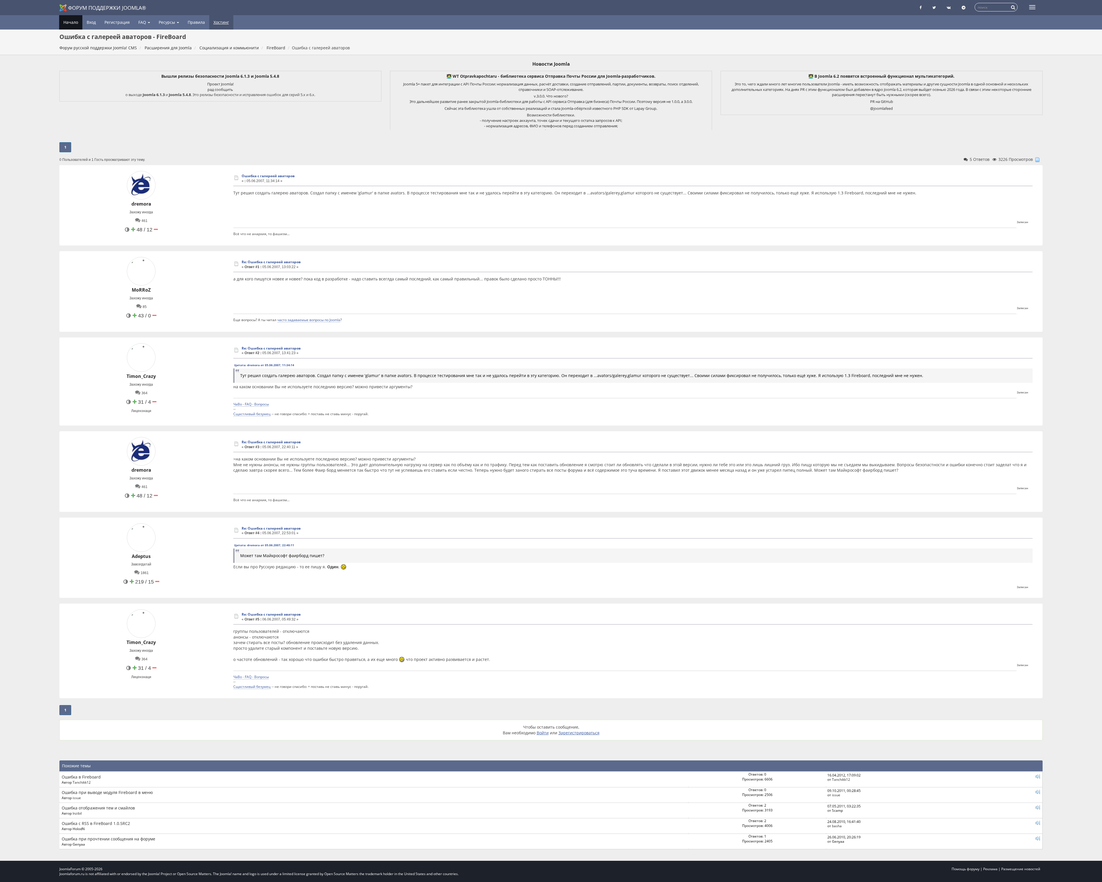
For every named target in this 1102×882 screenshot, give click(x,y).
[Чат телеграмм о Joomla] (963, 7)
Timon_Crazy (141, 376)
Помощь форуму (965, 869)
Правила (196, 22)
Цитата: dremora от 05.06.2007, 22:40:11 (264, 545)
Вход (91, 22)
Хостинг (221, 22)
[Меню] (1032, 7)
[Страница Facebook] (920, 7)
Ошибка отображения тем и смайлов (98, 808)
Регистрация (117, 22)
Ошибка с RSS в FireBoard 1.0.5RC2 (96, 823)
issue (77, 797)
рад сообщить (220, 89)
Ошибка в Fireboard (81, 777)
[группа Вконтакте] (949, 7)
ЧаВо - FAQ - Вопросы (251, 404)
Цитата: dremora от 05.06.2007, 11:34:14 (264, 365)
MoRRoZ (141, 290)
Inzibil (77, 813)
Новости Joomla (551, 64)
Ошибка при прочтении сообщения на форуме (108, 839)
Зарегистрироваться (578, 732)
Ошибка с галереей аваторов (268, 176)
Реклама (990, 869)
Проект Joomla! (220, 84)
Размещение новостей (1020, 869)
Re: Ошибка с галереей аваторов (271, 262)
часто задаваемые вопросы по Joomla (308, 319)
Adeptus (141, 556)
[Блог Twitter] (934, 7)
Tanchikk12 (82, 782)
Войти (543, 732)
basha (837, 826)
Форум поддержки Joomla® (107, 7)
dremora (141, 204)
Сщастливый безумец (252, 413)
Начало (70, 22)
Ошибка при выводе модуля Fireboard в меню (107, 792)
